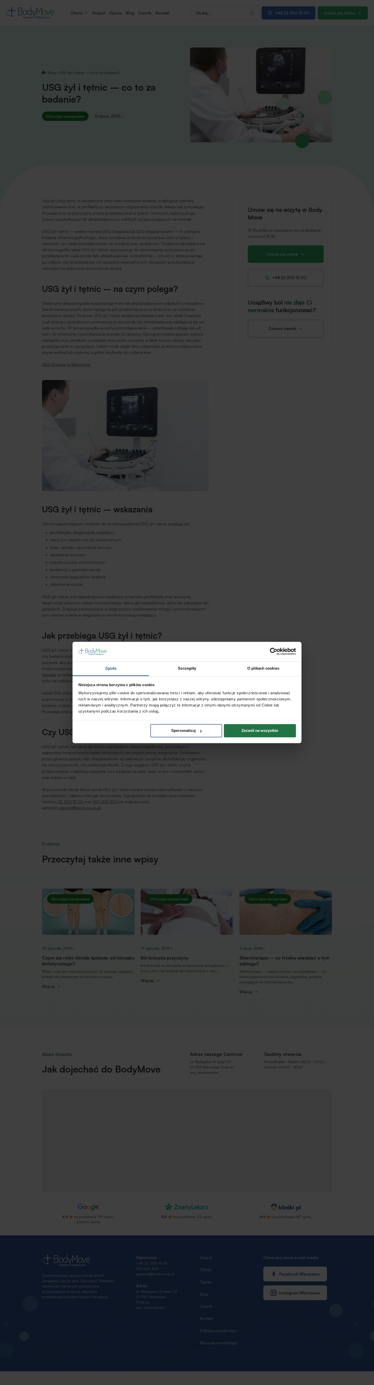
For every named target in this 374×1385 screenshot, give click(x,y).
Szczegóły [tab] (187, 668)
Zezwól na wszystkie (259, 731)
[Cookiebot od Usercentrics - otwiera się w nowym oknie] (273, 651)
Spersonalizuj (183, 731)
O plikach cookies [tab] (263, 668)
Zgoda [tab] (111, 668)
